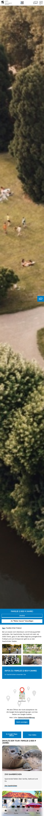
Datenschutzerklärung (26, 718)
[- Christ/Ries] (32, 649)
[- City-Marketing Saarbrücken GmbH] (11, 649)
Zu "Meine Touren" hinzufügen (22, 621)
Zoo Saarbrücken (11, 786)
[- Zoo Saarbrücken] (11, 660)
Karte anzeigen (22, 722)
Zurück (22, 616)
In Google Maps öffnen (11, 735)
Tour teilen (32, 735)
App (3, 628)
